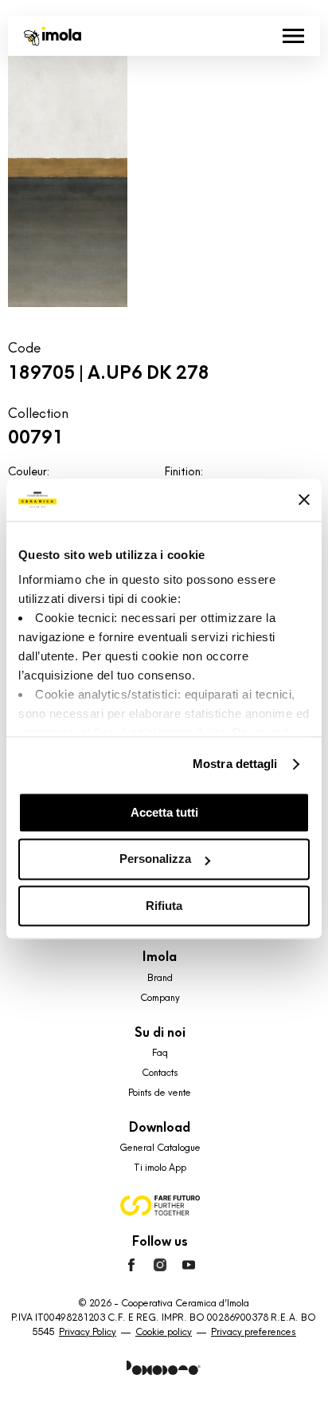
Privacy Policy (87, 1331)
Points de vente (159, 1092)
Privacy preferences (253, 1331)
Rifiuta (164, 905)
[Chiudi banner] (304, 500)
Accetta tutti (164, 812)
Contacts (160, 1072)
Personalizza (155, 859)
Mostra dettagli (235, 763)
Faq (160, 1052)
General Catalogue (160, 1147)
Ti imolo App (160, 1167)
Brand (160, 977)
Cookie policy (163, 1331)
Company (160, 997)
